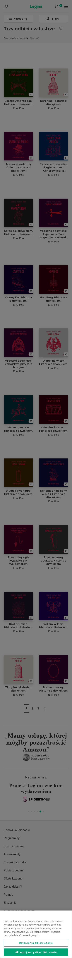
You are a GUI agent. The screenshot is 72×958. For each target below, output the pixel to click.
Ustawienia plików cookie (36, 942)
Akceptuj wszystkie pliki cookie (36, 952)
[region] (36, 934)
